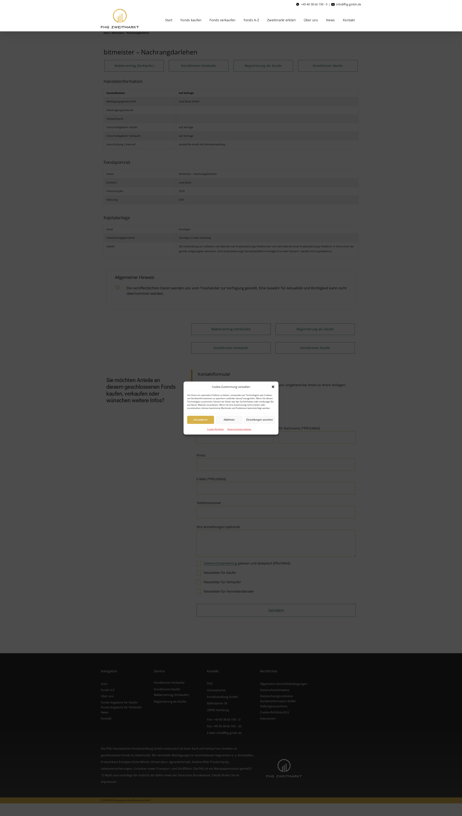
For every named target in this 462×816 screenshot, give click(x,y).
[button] (273, 387)
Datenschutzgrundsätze (239, 429)
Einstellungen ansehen (259, 419)
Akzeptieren (200, 419)
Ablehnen (229, 419)
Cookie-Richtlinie (215, 429)
